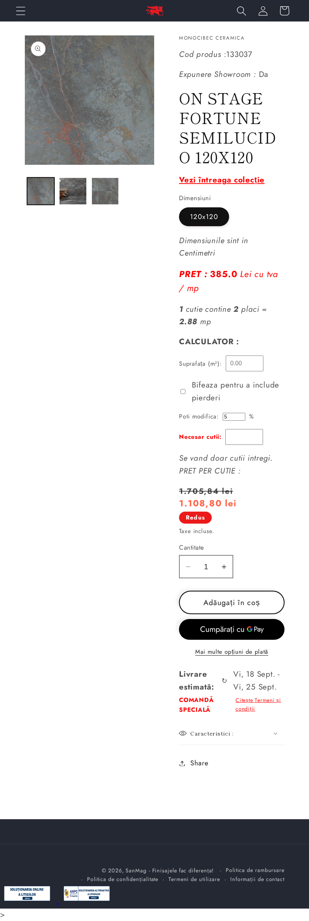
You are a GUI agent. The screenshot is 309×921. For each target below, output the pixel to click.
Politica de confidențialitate (122, 879)
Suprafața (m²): (200, 363)
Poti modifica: (199, 416)
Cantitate (191, 547)
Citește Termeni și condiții (258, 704)
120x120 (204, 217)
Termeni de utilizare (194, 879)
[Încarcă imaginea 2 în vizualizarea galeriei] (73, 191)
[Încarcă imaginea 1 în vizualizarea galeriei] (41, 191)
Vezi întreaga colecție (222, 179)
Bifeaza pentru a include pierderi (236, 391)
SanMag (135, 870)
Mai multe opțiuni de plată (231, 652)
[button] (20, 10)
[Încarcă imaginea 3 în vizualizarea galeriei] (105, 191)
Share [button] (199, 763)
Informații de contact (257, 879)
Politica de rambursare (255, 870)
